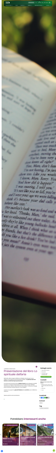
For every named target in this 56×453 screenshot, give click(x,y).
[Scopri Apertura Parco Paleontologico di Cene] (35, 444)
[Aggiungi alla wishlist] (36, 366)
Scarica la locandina (47, 376)
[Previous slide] (1, 435)
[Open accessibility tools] (2, 451)
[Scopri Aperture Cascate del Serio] (17, 444)
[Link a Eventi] (45, 2)
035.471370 (43, 388)
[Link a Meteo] (43, 2)
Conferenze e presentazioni (9, 368)
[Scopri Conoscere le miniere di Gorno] (52, 444)
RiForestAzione (31, 2)
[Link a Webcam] (41, 2)
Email (42, 390)
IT (49, 2)
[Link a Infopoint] (47, 2)
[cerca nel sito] (36, 2)
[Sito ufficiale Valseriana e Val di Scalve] (8, 2)
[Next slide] (55, 435)
